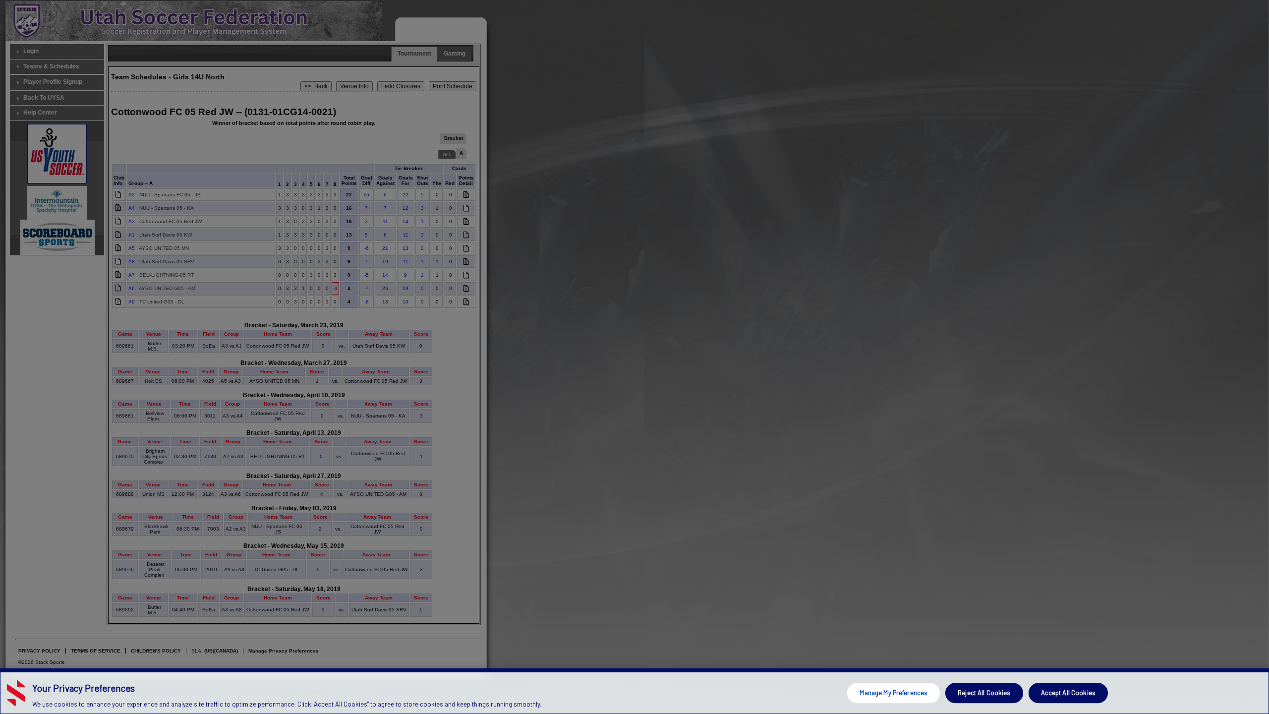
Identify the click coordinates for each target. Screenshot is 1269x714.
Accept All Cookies (1068, 693)
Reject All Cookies (984, 693)
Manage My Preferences (893, 693)
